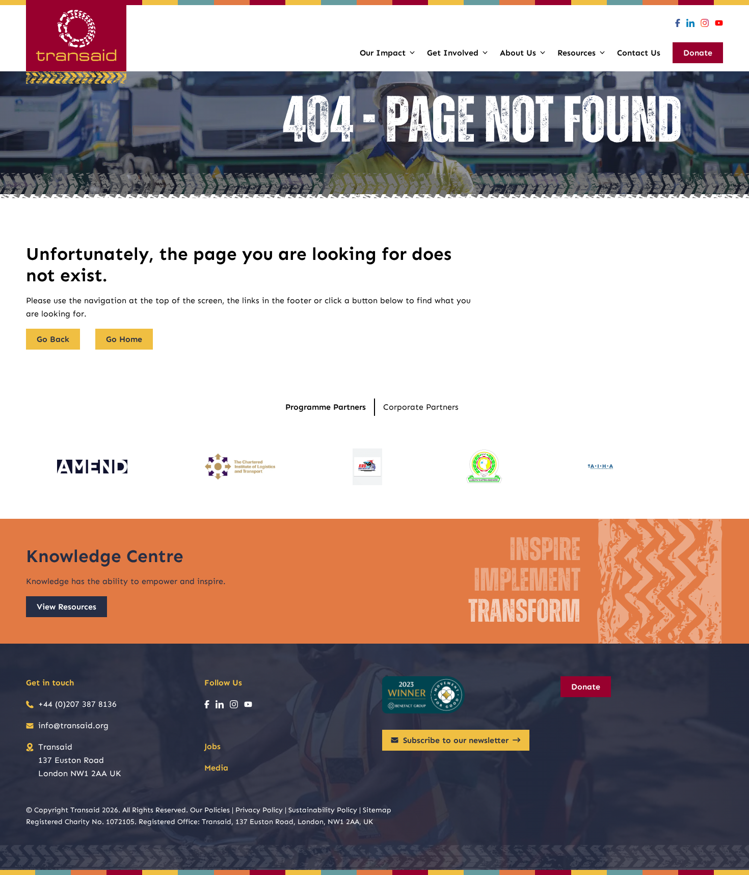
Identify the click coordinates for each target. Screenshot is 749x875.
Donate (585, 687)
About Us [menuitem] (518, 53)
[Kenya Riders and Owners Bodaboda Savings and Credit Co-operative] (367, 466)
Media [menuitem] (216, 768)
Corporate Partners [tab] (421, 407)
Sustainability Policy (322, 810)
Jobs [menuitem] (212, 746)
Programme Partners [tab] (325, 407)
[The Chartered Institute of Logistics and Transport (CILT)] (240, 466)
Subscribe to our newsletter (456, 740)
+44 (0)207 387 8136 (77, 704)
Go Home (124, 339)
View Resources (66, 607)
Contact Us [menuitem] (638, 53)
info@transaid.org (73, 725)
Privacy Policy (259, 810)
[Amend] (92, 466)
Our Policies (210, 810)
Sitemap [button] (377, 810)
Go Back (53, 339)
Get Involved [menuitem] (452, 53)
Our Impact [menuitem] (383, 53)
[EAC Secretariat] (484, 466)
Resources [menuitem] (576, 53)
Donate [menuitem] (697, 53)
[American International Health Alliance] (600, 466)
